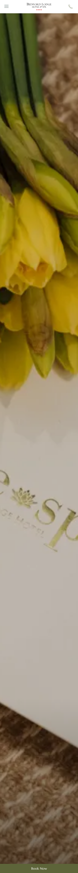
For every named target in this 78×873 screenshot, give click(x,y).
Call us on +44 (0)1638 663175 (70, 7)
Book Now (39, 868)
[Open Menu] (6, 6)
